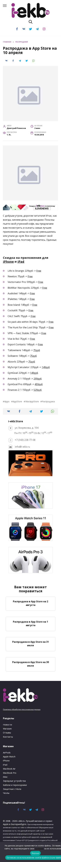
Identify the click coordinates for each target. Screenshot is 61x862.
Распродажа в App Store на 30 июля (30, 663)
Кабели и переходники (15, 785)
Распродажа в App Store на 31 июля (30, 643)
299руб (38, 378)
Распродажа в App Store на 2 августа (30, 603)
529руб (38, 389)
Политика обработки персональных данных (21, 709)
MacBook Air (9, 768)
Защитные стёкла (12, 789)
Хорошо (35, 853)
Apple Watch (9, 756)
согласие (39, 848)
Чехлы (6, 793)
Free (38, 270)
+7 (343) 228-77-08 (25, 440)
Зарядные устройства (14, 780)
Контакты (8, 736)
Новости (7, 724)
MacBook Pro (9, 772)
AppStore (17, 401)
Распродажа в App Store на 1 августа (30, 623)
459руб (39, 384)
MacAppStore (32, 401)
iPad (20, 262)
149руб (46, 367)
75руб (36, 350)
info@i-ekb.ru (22, 446)
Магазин (7, 728)
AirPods (7, 752)
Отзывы (7, 732)
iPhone (8, 262)
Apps (6, 401)
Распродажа (48, 401)
